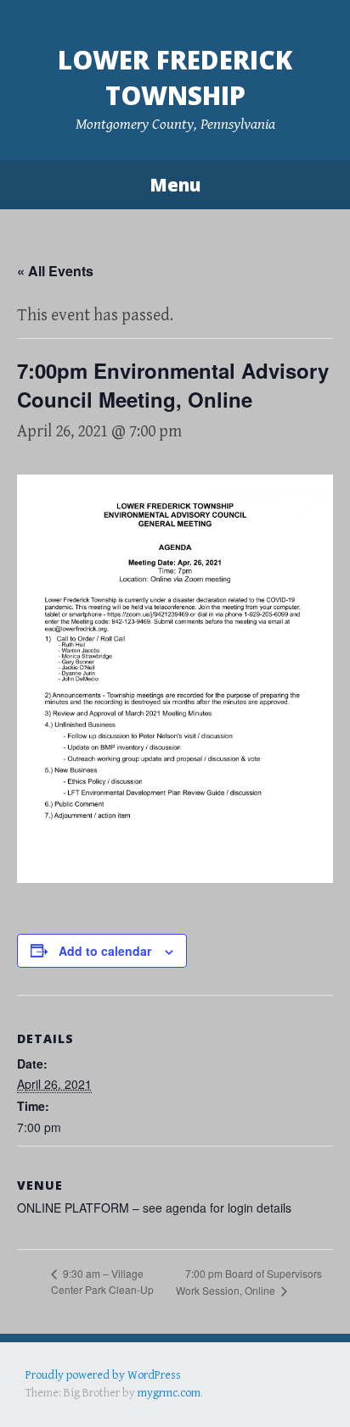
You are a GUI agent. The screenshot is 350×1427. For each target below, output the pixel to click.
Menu (175, 185)
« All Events (55, 270)
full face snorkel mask (194, 1392)
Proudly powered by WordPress (103, 1375)
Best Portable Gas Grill (81, 1392)
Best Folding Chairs (298, 1392)
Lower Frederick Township (175, 77)
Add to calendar (105, 950)
